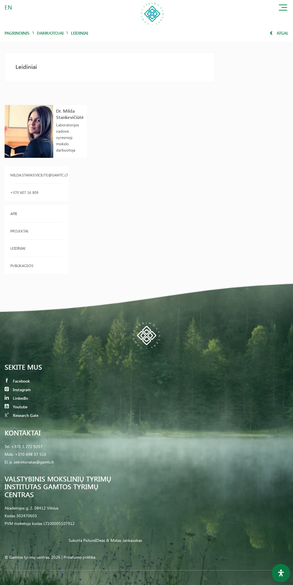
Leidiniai (17, 248)
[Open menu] (283, 9)
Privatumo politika (79, 557)
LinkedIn (20, 398)
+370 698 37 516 (30, 454)
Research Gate (25, 415)
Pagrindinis (17, 33)
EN (9, 7)
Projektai (19, 230)
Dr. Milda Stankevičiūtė (70, 114)
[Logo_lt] (152, 27)
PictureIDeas (94, 540)
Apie (13, 213)
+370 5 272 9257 (27, 446)
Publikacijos (21, 265)
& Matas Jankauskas (124, 540)
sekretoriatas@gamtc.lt (34, 462)
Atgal (282, 33)
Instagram (21, 389)
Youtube (19, 406)
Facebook (21, 381)
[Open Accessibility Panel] (281, 573)
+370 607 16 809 (24, 192)
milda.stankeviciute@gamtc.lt (36, 174)
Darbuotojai (50, 33)
